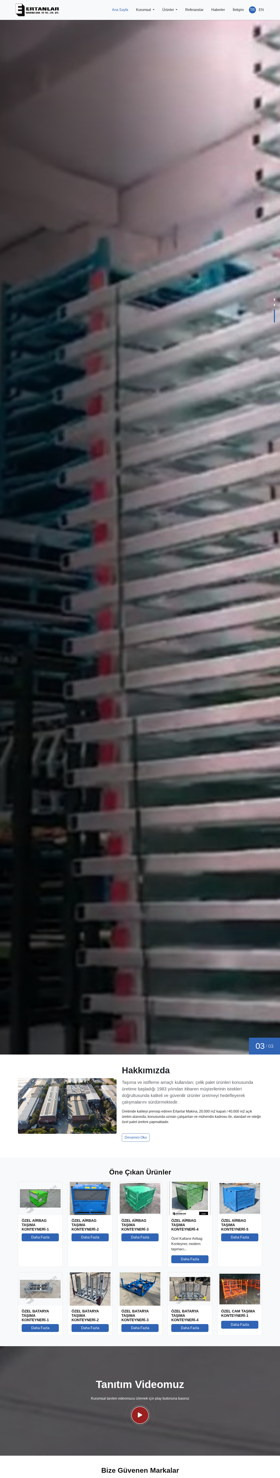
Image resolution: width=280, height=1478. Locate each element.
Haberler (218, 10)
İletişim (238, 10)
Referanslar (194, 10)
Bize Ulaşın (68, 740)
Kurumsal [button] (144, 10)
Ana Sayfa (120, 10)
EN (261, 10)
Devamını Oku (136, 1137)
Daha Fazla (40, 740)
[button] (274, 304)
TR (252, 10)
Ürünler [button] (168, 10)
